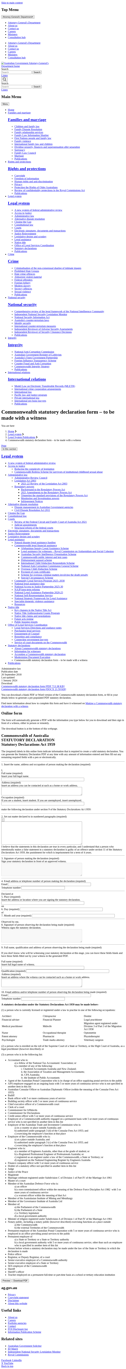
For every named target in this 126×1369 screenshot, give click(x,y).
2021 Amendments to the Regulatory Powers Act (46, 492)
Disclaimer (13, 1300)
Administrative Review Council (30, 477)
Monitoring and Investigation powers (40, 498)
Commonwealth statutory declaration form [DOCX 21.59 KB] (33, 689)
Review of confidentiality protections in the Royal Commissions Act (49, 190)
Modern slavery (22, 285)
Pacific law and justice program (30, 395)
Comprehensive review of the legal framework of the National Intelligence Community (59, 311)
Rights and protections (19, 161)
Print (3, 445)
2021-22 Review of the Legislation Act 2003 (44, 483)
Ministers (12, 34)
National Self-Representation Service (33, 595)
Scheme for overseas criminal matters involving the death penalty (54, 574)
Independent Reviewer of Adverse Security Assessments (43, 329)
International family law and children (33, 144)
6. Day (10, 909)
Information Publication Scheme (24, 1332)
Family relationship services (28, 132)
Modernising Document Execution (32, 657)
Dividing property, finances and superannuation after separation (47, 147)
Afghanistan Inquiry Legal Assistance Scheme (45, 548)
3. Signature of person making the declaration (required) (30, 858)
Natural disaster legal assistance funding (35, 542)
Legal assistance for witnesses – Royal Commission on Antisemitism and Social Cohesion (67, 551)
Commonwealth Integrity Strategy (32, 366)
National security (16, 297)
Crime (11, 254)
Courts (17, 227)
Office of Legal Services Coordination (34, 245)
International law (23, 392)
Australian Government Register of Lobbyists (38, 354)
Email (4, 884)
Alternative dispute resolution (29, 219)
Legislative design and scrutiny (30, 236)
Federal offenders (23, 279)
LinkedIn (17, 1360)
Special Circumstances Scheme (37, 577)
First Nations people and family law (32, 138)
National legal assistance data (29, 583)
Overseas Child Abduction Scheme (39, 569)
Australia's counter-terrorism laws (31, 320)
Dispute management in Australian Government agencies (43, 507)
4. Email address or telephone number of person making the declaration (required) (43, 881)
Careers (12, 31)
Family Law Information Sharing (31, 135)
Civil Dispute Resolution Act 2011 (32, 510)
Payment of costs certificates (35, 572)
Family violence (22, 141)
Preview (6, 1280)
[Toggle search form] (4, 79)
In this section (9, 449)
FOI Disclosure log (18, 1329)
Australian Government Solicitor (25, 1345)
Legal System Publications (21, 437)
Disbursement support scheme (36, 560)
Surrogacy (19, 150)
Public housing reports (26, 622)
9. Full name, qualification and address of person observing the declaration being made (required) (51, 947)
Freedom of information (26, 178)
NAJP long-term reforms (27, 589)
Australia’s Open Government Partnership (36, 357)
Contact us (13, 28)
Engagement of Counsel (26, 633)
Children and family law (27, 126)
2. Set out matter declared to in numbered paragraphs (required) (34, 818)
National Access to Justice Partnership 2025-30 (38, 586)
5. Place (10, 896)
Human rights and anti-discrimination (33, 181)
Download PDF (20, 1280)
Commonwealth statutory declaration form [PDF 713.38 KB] (32, 686)
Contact (12, 1326)
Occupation (12, 797)
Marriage (19, 155)
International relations (19, 372)
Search (4, 69)
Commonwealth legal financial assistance (35, 545)
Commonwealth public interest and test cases (44, 557)
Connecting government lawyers (31, 639)
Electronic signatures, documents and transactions (40, 230)
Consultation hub (17, 37)
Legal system (14, 196)
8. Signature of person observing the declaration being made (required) (37, 924)
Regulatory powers (24, 486)
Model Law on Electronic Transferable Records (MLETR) (44, 386)
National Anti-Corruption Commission (34, 351)
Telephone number (11, 887)
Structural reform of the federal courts (33, 527)
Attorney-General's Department (17, 17)
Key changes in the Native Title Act (32, 610)
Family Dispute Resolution (28, 129)
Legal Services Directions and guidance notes (38, 627)
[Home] (26, 66)
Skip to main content (12, 2)
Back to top (7, 1366)
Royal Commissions (18, 1354)
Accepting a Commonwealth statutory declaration (40, 654)
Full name (11, 773)
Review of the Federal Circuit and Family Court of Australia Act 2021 (50, 522)
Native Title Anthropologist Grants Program (37, 613)
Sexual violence (22, 291)
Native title (20, 242)
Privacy (18, 184)
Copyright (19, 175)
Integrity (12, 337)
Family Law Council (25, 152)
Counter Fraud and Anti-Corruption (32, 363)
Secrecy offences (23, 288)
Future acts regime (23, 619)
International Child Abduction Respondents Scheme (48, 563)
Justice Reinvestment (25, 233)
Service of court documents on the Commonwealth (40, 642)
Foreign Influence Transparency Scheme (35, 360)
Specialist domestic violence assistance (34, 601)
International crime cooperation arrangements (37, 389)
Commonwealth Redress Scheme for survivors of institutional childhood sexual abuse (58, 471)
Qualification (13, 971)
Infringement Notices (32, 501)
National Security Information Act (32, 317)
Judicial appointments (25, 524)
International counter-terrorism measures (35, 326)
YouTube (8, 1363)
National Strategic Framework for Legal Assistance (40, 598)
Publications (20, 158)
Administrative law (24, 216)
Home (11, 109)
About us (12, 25)
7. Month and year (16, 915)
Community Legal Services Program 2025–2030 (39, 580)
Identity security (22, 323)
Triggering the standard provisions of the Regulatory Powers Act (54, 495)
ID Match (13, 1348)
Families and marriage (19, 112)
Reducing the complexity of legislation (34, 469)
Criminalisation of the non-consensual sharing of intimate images (47, 268)
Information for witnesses (27, 651)
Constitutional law (23, 224)
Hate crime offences (24, 274)
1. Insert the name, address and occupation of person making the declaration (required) (45, 764)
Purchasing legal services (27, 630)
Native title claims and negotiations (32, 616)
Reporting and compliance (28, 636)
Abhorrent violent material (28, 277)
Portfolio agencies (17, 1323)
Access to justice (23, 213)
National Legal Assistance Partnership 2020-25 (38, 592)
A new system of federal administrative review (38, 210)
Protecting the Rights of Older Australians (36, 187)
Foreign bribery (22, 282)
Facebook (6, 1360)
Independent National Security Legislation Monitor (40, 314)
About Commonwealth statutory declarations (37, 648)
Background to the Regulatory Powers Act (43, 489)
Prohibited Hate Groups (26, 271)
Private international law (27, 397)
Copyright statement (18, 1297)
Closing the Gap (22, 221)
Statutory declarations (25, 248)
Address (11, 782)
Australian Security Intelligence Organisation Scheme (48, 554)
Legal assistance (22, 239)
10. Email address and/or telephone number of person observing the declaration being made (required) (53, 992)
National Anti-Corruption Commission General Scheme (49, 566)
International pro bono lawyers (30, 400)
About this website (17, 1303)
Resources (19, 604)
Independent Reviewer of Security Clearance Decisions (43, 332)
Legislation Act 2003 (25, 480)
